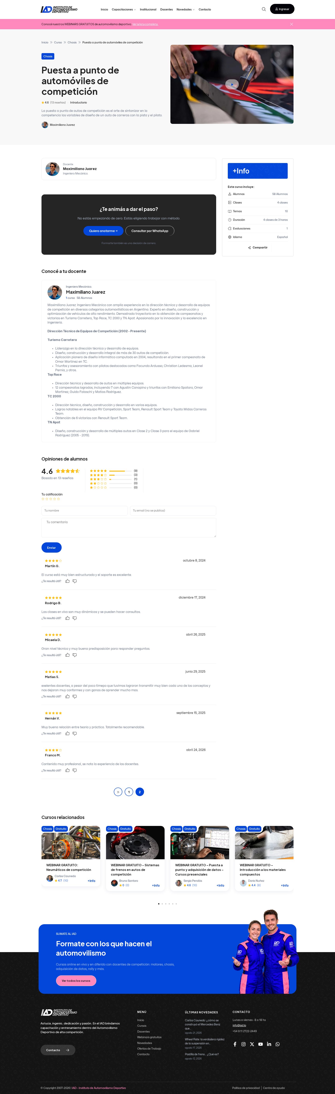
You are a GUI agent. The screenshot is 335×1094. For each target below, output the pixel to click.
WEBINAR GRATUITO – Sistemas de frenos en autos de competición (135, 869)
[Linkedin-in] (269, 1044)
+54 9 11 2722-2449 (245, 1031)
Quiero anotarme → (103, 231)
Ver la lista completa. (145, 24)
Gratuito (61, 828)
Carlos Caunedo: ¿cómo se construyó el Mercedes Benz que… (202, 1024)
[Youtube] (260, 1044)
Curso (58, 42)
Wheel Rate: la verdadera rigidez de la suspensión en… (204, 1041)
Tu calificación (52, 494)
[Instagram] (243, 1044)
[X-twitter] (252, 1044)
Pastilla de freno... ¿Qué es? (202, 1054)
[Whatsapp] (277, 1044)
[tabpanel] (128, 205)
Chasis (72, 42)
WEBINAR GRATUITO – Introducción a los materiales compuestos (263, 869)
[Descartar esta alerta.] (291, 24)
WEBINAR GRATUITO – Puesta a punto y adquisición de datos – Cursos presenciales (199, 869)
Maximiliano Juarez (62, 124)
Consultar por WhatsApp (149, 231)
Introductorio (78, 102)
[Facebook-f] (235, 1044)
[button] (282, 9)
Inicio (44, 42)
